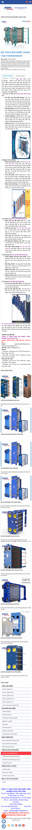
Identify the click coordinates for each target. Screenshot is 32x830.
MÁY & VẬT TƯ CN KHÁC (10, 779)
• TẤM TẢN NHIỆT (6, 711)
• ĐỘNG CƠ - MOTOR (7, 721)
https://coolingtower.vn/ (13, 347)
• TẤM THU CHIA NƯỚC (7, 731)
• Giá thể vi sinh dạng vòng (8, 775)
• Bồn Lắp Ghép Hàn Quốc (8, 746)
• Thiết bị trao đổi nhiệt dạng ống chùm (11, 756)
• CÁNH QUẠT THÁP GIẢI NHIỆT (9, 718)
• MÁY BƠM (5, 724)
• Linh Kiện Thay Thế (7, 763)
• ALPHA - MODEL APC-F (8, 702)
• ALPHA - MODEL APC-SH (8, 698)
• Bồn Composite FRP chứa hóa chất (10, 740)
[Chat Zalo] (4, 826)
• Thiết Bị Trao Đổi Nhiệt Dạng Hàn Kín (11, 759)
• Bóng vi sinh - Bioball (7, 772)
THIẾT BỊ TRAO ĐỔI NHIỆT (10, 750)
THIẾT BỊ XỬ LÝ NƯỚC (9, 766)
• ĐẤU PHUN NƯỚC (7, 714)
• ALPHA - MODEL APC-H (8, 695)
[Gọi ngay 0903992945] (3, 816)
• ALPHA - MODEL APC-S (8, 692)
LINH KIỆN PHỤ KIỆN (9, 708)
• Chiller (4, 782)
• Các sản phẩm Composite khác (9, 743)
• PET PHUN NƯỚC (6, 727)
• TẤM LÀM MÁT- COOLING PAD (9, 734)
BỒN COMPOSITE (7, 737)
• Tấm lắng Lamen (6, 769)
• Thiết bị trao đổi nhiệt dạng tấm (9, 753)
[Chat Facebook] (4, 821)
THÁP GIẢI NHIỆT (7, 686)
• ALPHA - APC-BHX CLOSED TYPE (10, 705)
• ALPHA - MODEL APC (7, 689)
